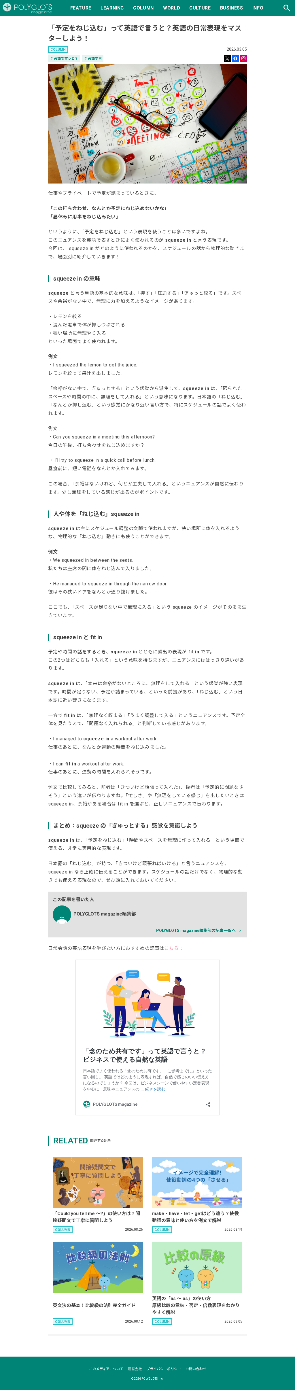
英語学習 (93, 58)
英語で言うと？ (64, 58)
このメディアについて (106, 1369)
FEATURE (80, 8)
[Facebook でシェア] (235, 58)
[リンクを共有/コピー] (243, 58)
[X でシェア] (227, 58)
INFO (258, 8)
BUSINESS (231, 8)
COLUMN (143, 8)
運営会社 (135, 1369)
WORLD (171, 8)
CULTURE (200, 8)
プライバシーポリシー (163, 1369)
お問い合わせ (196, 1369)
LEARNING (112, 8)
